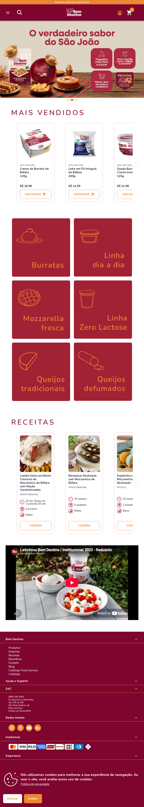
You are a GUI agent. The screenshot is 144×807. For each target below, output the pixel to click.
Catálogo (14, 674)
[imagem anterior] (14, 61)
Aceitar (33, 798)
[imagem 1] (68, 100)
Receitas (14, 655)
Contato (13, 663)
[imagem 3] (76, 100)
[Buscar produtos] (19, 12)
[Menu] (8, 12)
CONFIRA (35, 525)
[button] (129, 12)
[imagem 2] (72, 100)
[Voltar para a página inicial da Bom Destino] (73, 12)
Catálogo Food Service (23, 670)
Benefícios (15, 659)
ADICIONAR (33, 194)
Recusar (12, 798)
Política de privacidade (35, 784)
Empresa (14, 651)
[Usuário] (119, 12)
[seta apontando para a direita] (135, 163)
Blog (11, 666)
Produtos (14, 648)
